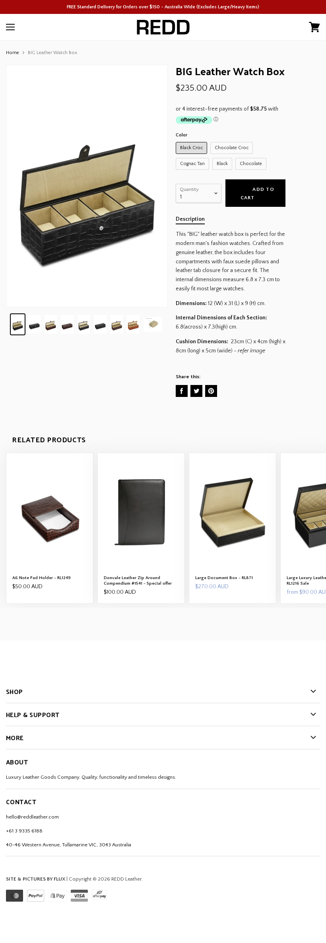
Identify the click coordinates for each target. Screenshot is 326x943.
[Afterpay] (101, 900)
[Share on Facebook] (182, 391)
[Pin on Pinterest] (211, 391)
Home (12, 52)
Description (190, 219)
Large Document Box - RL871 (224, 578)
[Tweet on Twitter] (196, 391)
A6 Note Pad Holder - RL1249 (41, 578)
